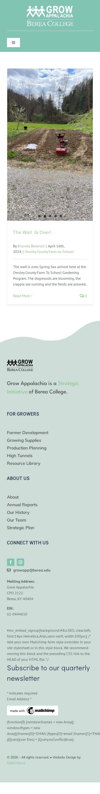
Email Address (19, 699)
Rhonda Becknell (31, 246)
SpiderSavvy (16, 763)
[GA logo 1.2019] (20, 361)
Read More (21, 295)
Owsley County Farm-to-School (49, 251)
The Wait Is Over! (32, 232)
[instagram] (20, 562)
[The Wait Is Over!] (50, 145)
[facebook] (10, 562)
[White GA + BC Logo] (50, 7)
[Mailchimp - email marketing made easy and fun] (32, 708)
